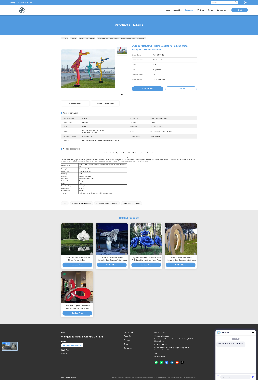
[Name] (236, 2)
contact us (221, 10)
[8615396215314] (156, 362)
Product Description (105, 103)
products (189, 10)
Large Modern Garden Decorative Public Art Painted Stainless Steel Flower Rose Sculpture (146, 259)
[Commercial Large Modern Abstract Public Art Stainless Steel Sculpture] (77, 287)
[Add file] (218, 377)
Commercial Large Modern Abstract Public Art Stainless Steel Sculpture (77, 307)
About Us (127, 336)
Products (73, 38)
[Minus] (253, 332)
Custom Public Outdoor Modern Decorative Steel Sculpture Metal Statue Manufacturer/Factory (180, 259)
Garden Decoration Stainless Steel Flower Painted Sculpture (77, 259)
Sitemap (73, 377)
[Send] (253, 377)
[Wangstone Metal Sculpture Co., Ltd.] (21, 10)
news (210, 10)
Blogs (126, 344)
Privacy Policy (65, 377)
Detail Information (75, 103)
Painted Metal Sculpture (87, 38)
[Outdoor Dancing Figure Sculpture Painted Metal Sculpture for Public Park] (88, 68)
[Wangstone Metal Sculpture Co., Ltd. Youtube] (177, 362)
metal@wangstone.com (74, 345)
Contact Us (128, 348)
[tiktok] (182, 362)
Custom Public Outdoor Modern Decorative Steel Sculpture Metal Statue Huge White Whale (112, 259)
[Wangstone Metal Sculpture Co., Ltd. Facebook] (167, 362)
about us (177, 10)
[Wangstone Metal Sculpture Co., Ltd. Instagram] (172, 362)
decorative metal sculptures (106, 203)
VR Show (200, 10)
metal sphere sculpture (131, 203)
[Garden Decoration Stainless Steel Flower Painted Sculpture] (77, 239)
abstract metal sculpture (81, 203)
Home (167, 10)
